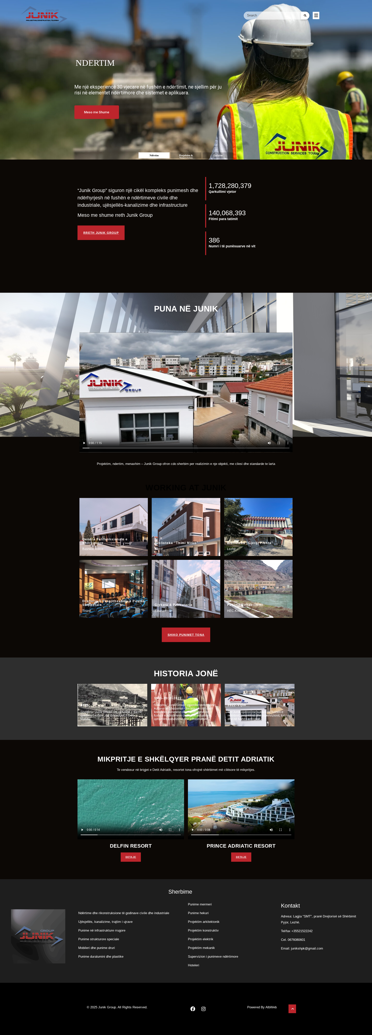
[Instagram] (203, 1009)
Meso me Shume (96, 112)
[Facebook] (193, 1009)
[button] (316, 15)
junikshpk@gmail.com (307, 948)
